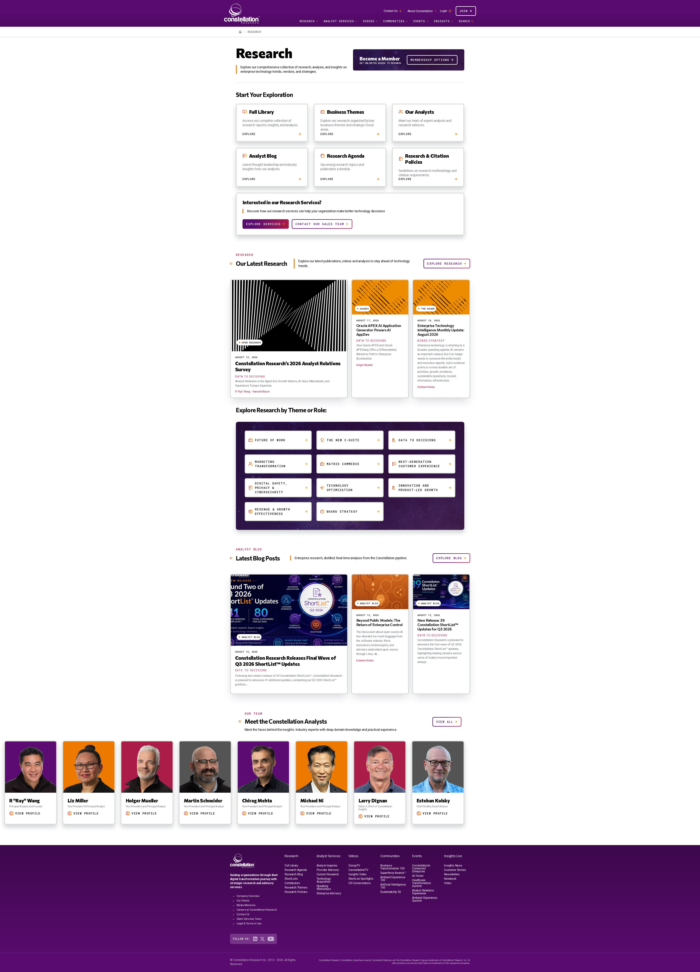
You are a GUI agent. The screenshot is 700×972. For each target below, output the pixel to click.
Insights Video (357, 874)
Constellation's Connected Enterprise (421, 868)
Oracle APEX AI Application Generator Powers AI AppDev (378, 329)
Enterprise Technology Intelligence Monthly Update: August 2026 (440, 329)
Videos (368, 21)
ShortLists (291, 878)
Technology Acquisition (324, 880)
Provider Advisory (328, 870)
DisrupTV (354, 865)
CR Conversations (359, 883)
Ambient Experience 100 (392, 878)
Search (464, 21)
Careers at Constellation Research (257, 909)
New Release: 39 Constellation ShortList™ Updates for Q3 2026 (437, 624)
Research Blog (294, 874)
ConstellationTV (358, 870)
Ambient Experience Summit (424, 899)
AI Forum (417, 875)
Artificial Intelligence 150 (393, 886)
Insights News (453, 865)
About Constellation (420, 11)
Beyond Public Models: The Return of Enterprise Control (379, 622)
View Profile (74, 813)
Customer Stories (455, 870)
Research (307, 21)
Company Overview (248, 896)
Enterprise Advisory (329, 893)
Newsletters (452, 874)
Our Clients (243, 900)
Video (447, 883)
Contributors (292, 883)
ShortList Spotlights (360, 878)
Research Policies (296, 892)
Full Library (291, 865)
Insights (442, 21)
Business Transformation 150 (392, 867)
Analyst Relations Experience (423, 892)
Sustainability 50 (390, 892)
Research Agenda (296, 870)
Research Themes (296, 887)
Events (419, 21)
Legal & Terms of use (249, 923)
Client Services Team (249, 918)
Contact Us (391, 11)
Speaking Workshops (324, 887)
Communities (394, 21)
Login (443, 11)
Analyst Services (339, 21)
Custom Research (328, 874)
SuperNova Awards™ (393, 873)
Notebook (450, 878)
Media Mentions (246, 905)
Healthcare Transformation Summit (421, 883)
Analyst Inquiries (327, 865)
